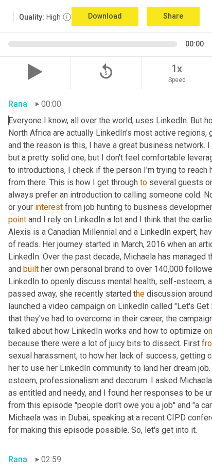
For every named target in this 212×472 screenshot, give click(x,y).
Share (173, 16)
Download (105, 16)
